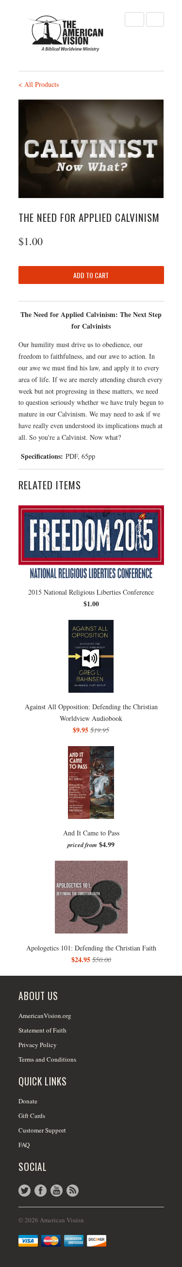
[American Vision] (67, 33)
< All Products (38, 84)
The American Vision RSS (72, 1190)
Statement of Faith (42, 1030)
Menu (134, 19)
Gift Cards (31, 1115)
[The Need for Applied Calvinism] (91, 149)
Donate (27, 1101)
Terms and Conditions (47, 1059)
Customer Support (42, 1130)
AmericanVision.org (44, 1015)
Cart (155, 19)
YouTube (56, 1190)
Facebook (40, 1190)
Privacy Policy (37, 1044)
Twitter (24, 1190)
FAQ (24, 1144)
